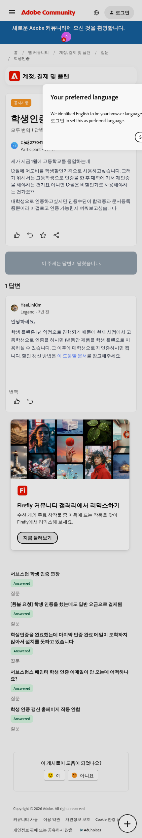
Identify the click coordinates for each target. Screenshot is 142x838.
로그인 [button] (57, 120)
